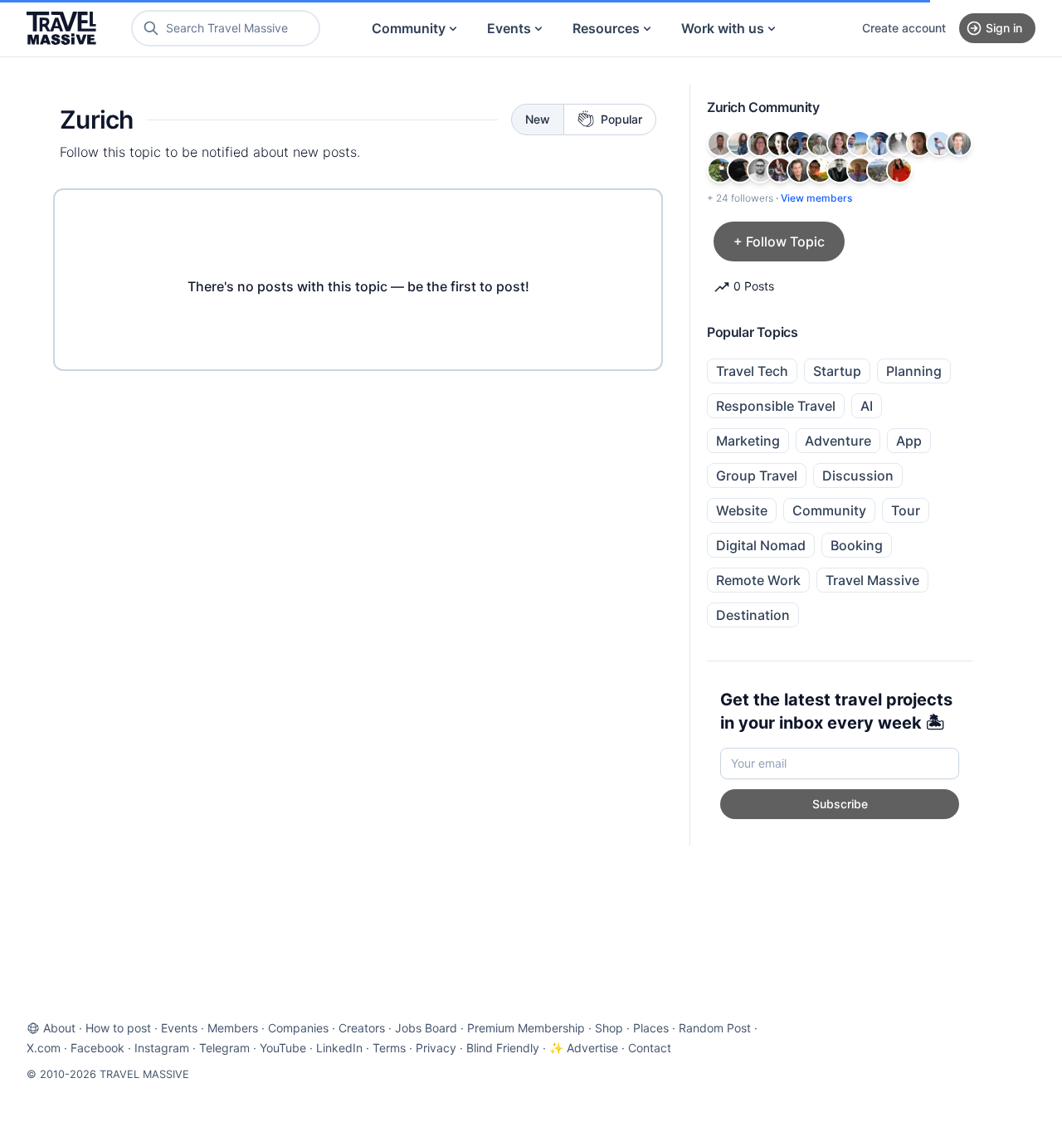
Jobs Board (426, 1028)
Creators (362, 1028)
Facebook (97, 1048)
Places (651, 1028)
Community (409, 28)
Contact (649, 1048)
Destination (753, 615)
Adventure (838, 440)
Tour (905, 510)
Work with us (722, 28)
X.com (44, 1048)
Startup (837, 371)
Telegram (224, 1048)
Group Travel (756, 475)
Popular (621, 119)
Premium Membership (526, 1028)
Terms (389, 1048)
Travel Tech (752, 371)
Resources (606, 28)
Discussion (858, 475)
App (909, 440)
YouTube (283, 1048)
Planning (914, 371)
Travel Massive (872, 580)
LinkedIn (339, 1048)
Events (509, 28)
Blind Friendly (502, 1048)
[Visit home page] (61, 28)
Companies (298, 1028)
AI (866, 406)
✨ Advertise (583, 1048)
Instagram (161, 1048)
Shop (609, 1028)
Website (741, 510)
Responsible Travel (775, 406)
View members (816, 198)
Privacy (436, 1048)
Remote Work (758, 580)
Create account (904, 28)
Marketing (748, 440)
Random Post (715, 1028)
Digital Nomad (761, 545)
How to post (118, 1028)
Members (232, 1028)
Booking (857, 545)
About (59, 1028)
